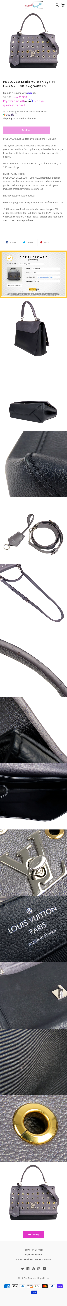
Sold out (27, 130)
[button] (26, 113)
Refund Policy (33, 1254)
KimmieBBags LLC (37, 1277)
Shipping (7, 118)
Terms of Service (33, 1249)
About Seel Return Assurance (33, 1259)
